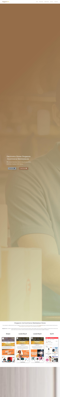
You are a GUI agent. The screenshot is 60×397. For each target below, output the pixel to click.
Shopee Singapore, (28, 326)
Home (37, 1)
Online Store (41, 1)
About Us (51, 1)
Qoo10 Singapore (38, 326)
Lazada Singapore (22, 326)
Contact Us (56, 1)
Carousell (32, 326)
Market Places (46, 1)
